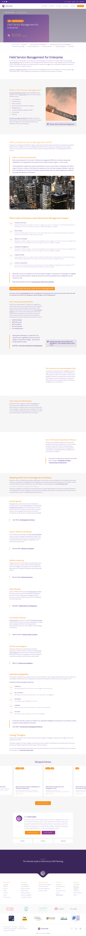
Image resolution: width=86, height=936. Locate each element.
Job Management (24, 884)
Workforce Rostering (25, 893)
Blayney (48, 933)
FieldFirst (5, 886)
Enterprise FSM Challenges (18, 46)
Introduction (24, 44)
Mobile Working (24, 890)
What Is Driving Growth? (33, 46)
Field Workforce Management (45, 884)
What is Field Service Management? (38, 44)
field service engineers (28, 105)
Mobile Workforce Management (28, 606)
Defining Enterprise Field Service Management (60, 44)
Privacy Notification (7, 926)
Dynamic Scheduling (25, 888)
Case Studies (76, 890)
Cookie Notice (15, 926)
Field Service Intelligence (26, 663)
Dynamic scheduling (36, 534)
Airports (58, 893)
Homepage (5, 884)
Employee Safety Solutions (29, 634)
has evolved (34, 403)
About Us (5, 888)
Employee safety (13, 620)
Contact (5, 890)
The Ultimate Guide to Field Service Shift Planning (43, 864)
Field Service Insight (42, 890)
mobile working (32, 591)
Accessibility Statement (22, 928)
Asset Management (25, 886)
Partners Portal (6, 897)
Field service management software (18, 69)
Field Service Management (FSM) (17, 93)
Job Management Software (16, 507)
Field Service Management (18, 21)
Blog (9, 21)
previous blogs (24, 293)
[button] (43, 803)
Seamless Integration (60, 46)
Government (58, 884)
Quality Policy (21, 926)
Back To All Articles (9, 12)
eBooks (75, 895)
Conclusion (71, 46)
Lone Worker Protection (26, 897)
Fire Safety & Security (60, 890)
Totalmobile (17, 34)
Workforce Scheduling (27, 548)
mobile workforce (23, 94)
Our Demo (5, 893)
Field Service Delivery (43, 886)
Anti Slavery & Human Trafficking (9, 928)
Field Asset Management (43, 888)
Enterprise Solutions (47, 46)
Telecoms (58, 888)
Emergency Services (60, 886)
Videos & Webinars (78, 892)
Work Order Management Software (76, 888)
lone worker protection (36, 620)
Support (5, 895)
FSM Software (77, 884)
